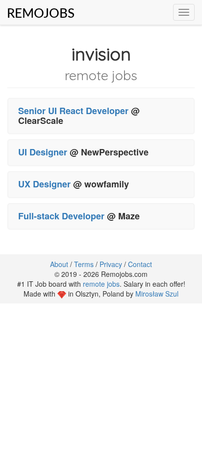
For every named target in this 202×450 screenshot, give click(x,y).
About (59, 264)
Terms (84, 264)
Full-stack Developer (61, 216)
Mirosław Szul (156, 294)
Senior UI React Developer (73, 110)
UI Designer (42, 152)
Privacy (111, 264)
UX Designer (45, 184)
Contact (140, 264)
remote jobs (101, 284)
